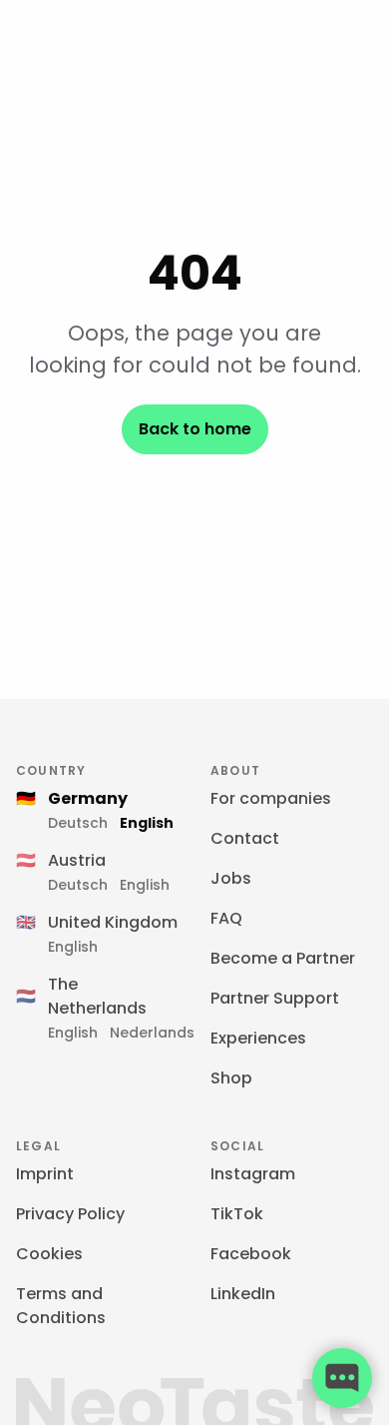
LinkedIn (242, 1293)
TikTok (236, 1213)
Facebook (250, 1253)
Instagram (252, 1173)
